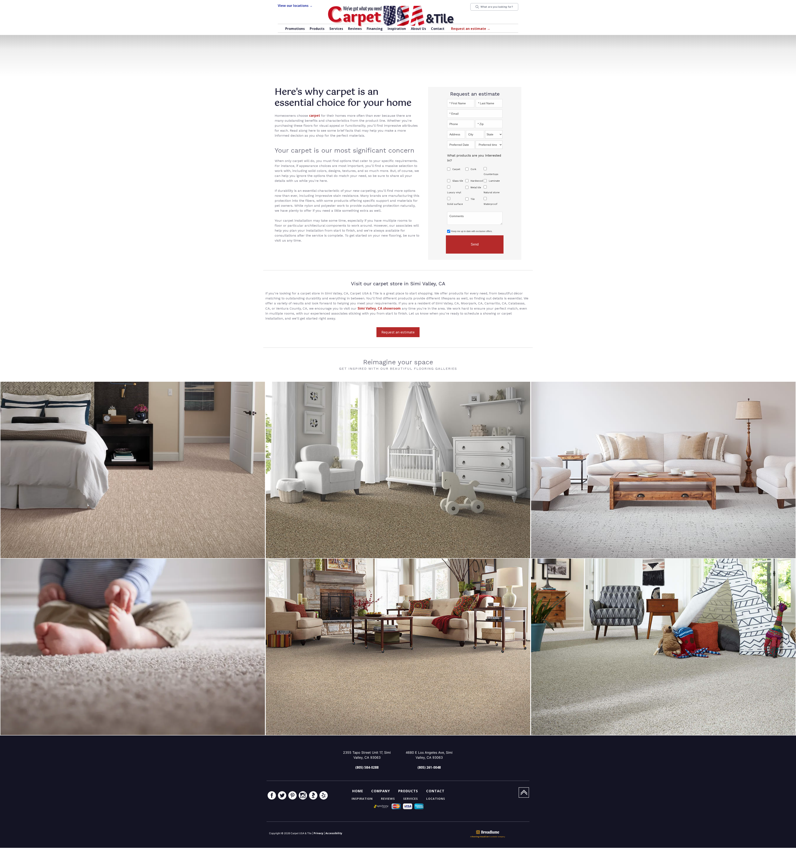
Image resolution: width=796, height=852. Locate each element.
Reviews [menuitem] (388, 799)
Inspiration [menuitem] (362, 799)
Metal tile (476, 187)
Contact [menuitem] (435, 791)
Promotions (295, 28)
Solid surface (455, 204)
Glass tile (457, 181)
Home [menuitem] (357, 791)
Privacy (318, 833)
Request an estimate (398, 332)
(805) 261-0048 (429, 767)
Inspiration (397, 28)
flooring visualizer (480, 836)
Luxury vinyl (454, 192)
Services (336, 28)
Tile (473, 199)
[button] (317, 29)
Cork (473, 169)
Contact (437, 28)
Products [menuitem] (408, 791)
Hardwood (477, 181)
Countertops (491, 174)
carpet (314, 115)
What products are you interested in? (474, 157)
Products (317, 28)
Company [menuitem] (380, 791)
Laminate (494, 181)
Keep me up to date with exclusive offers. (472, 231)
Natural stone (492, 192)
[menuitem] (272, 796)
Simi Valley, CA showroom (379, 308)
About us (418, 28)
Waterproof (490, 204)
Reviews (355, 28)
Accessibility (333, 833)
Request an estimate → (470, 28)
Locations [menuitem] (435, 799)
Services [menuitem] (410, 799)
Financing (375, 28)
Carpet (456, 169)
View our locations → (295, 5)
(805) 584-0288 (367, 767)
